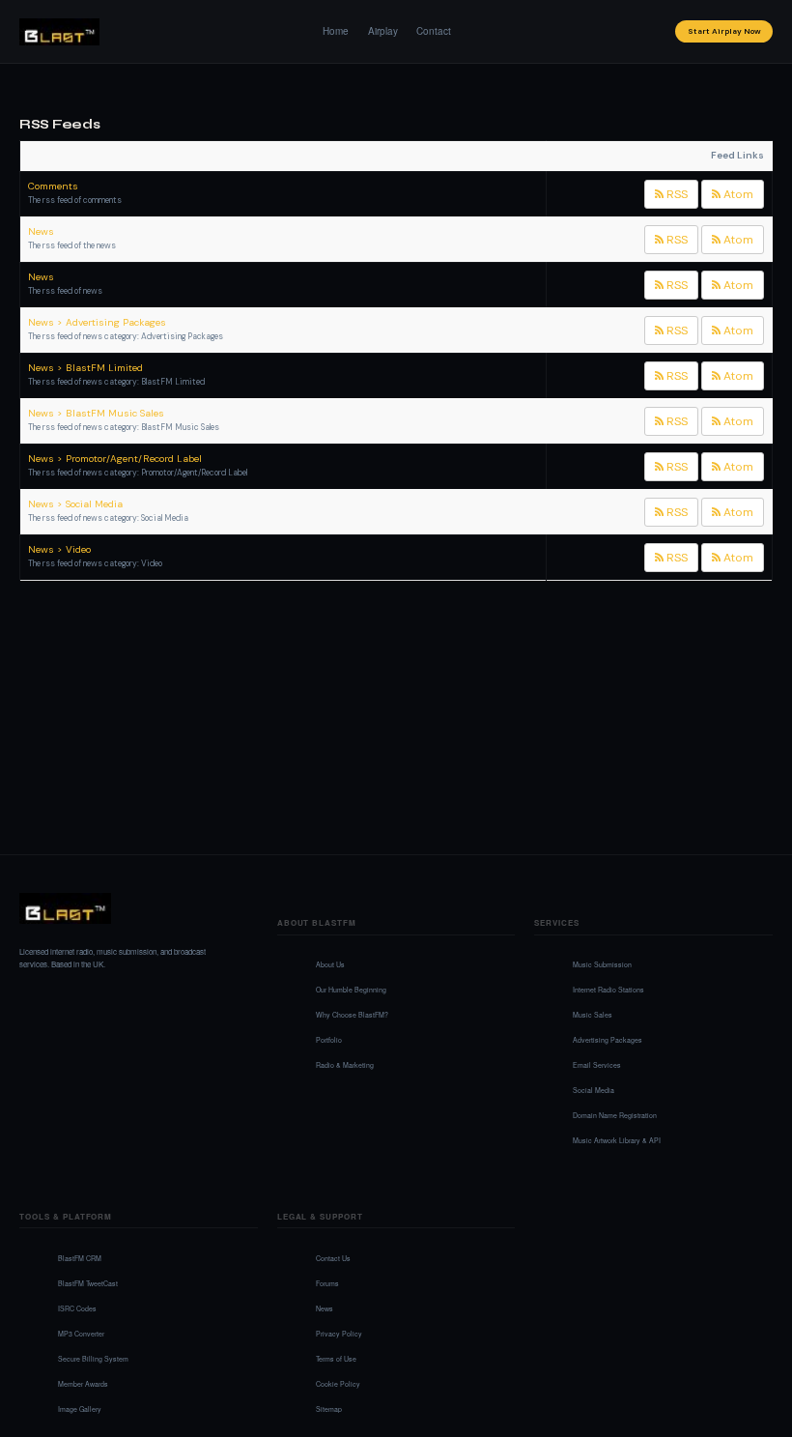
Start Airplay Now (724, 31)
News (41, 231)
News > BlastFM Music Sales (96, 413)
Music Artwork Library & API (617, 1140)
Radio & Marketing (345, 1065)
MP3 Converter (81, 1333)
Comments (53, 186)
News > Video (59, 549)
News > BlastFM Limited (85, 367)
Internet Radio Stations (608, 989)
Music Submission (602, 964)
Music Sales (592, 1015)
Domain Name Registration (615, 1115)
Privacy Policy (339, 1333)
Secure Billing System (93, 1359)
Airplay (383, 31)
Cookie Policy (338, 1384)
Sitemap (329, 1409)
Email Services (597, 1065)
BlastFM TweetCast (88, 1283)
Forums (327, 1283)
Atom (737, 194)
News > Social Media (75, 504)
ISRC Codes (77, 1308)
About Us (330, 964)
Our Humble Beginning (351, 989)
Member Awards (83, 1384)
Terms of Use (336, 1359)
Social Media (593, 1090)
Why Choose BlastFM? (352, 1015)
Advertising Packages (607, 1040)
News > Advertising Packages (97, 322)
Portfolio (329, 1040)
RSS (676, 194)
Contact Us (333, 1258)
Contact (433, 31)
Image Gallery (79, 1409)
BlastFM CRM (79, 1258)
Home (336, 31)
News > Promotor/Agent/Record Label (115, 458)
